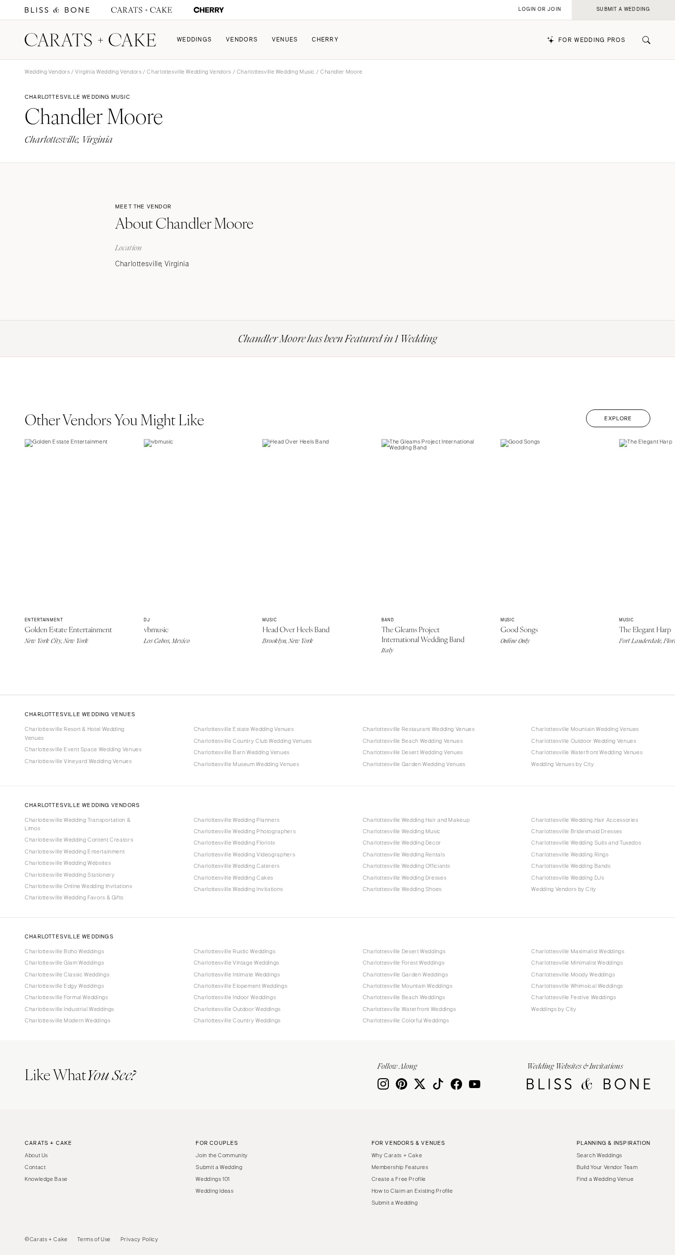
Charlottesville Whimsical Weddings (577, 986)
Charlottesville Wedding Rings (569, 854)
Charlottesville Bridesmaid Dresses (576, 831)
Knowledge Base (46, 1179)
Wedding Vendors (47, 72)
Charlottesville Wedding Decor (402, 843)
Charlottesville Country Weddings (237, 1020)
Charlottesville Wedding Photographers (244, 831)
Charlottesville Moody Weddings (573, 974)
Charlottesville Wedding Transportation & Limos (77, 824)
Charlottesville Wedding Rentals (404, 854)
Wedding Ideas (214, 1191)
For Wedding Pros (592, 40)
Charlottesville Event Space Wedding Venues (83, 749)
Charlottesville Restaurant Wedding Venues (419, 729)
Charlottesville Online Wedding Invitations (78, 886)
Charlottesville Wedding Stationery (70, 875)
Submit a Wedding (219, 1167)
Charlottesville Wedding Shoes (402, 889)
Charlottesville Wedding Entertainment (75, 851)
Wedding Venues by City (562, 764)
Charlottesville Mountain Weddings (408, 986)
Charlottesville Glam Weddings (64, 963)
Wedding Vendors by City (563, 889)
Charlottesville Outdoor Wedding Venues (583, 741)
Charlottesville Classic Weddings (67, 974)
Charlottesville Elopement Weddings (240, 986)
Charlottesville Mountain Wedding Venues (585, 729)
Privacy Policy (140, 1239)
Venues (285, 40)
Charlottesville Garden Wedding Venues (414, 764)
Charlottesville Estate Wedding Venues (244, 729)
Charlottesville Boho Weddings (64, 951)
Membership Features (400, 1167)
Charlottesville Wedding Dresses (405, 878)
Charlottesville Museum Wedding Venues (246, 764)
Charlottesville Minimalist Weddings (577, 963)
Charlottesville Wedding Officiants (406, 866)
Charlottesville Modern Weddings (68, 1020)
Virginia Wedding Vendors (108, 72)
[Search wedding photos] (209, 10)
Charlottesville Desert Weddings (404, 951)
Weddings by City (553, 1009)
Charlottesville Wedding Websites (68, 863)
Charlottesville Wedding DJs (567, 878)
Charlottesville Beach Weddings (404, 997)
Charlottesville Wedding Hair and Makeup (416, 820)
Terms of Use (94, 1239)
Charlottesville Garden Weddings (405, 974)
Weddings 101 (213, 1179)
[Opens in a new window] (57, 10)
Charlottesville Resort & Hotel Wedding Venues (75, 733)
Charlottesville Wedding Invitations (238, 889)
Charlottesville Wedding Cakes (233, 878)
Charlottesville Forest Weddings (404, 963)
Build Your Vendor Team (607, 1167)
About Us (36, 1155)
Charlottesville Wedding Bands (570, 866)
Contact (35, 1167)
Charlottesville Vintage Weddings (236, 963)
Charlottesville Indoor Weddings (235, 997)
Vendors (242, 40)
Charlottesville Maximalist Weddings (577, 951)
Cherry (325, 40)
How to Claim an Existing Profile (412, 1191)
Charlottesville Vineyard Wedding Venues (78, 761)
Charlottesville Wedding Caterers (237, 866)
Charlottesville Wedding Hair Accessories (584, 820)
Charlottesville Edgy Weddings (64, 986)
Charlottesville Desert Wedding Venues (413, 752)
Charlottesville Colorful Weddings (406, 1020)
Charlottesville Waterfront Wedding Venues (586, 752)
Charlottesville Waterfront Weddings (409, 1009)
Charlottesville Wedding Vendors (189, 72)
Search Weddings (599, 1155)
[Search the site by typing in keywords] (642, 40)
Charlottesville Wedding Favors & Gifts (74, 897)
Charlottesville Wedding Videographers (244, 854)
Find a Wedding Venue (605, 1179)
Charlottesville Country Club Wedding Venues (253, 741)
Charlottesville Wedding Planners (237, 820)
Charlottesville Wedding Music (276, 72)
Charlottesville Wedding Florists (234, 843)
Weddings (194, 40)
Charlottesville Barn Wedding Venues (242, 752)
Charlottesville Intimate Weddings (237, 974)
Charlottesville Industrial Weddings (69, 1009)
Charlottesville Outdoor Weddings (237, 1009)
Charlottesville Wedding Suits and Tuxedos (586, 843)
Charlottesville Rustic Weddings (235, 951)
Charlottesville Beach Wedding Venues (413, 741)
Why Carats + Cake (397, 1155)
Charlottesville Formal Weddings (66, 997)
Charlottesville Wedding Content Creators (79, 840)
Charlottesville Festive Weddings (573, 997)
